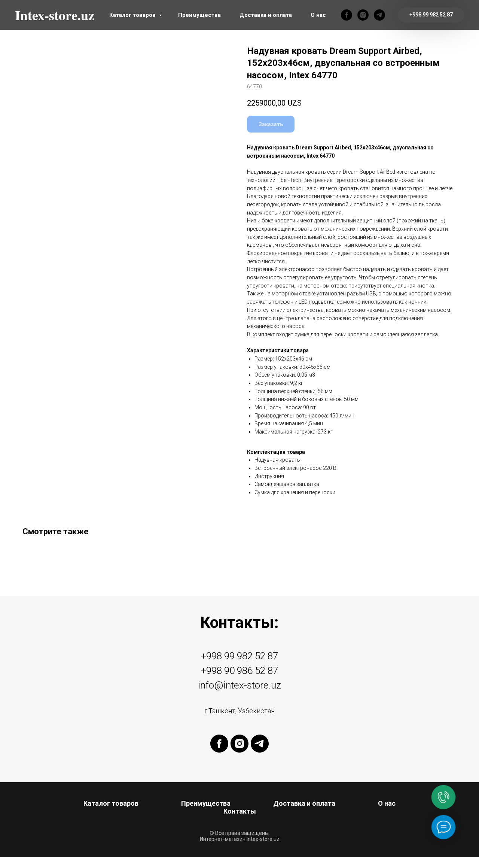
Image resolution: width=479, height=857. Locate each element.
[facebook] (346, 15)
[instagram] (363, 15)
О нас (318, 15)
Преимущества (199, 15)
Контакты (239, 811)
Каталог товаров (133, 15)
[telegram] (379, 15)
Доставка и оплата (266, 15)
